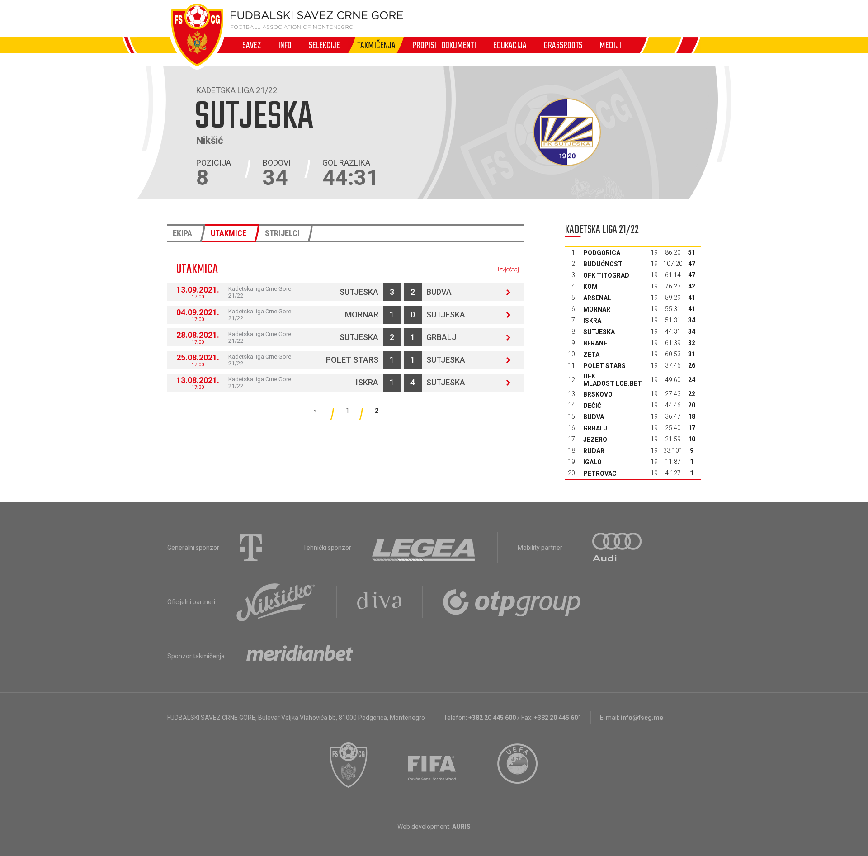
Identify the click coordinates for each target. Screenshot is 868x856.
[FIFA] (432, 765)
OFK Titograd (606, 275)
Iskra (367, 382)
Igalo (592, 462)
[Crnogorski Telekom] (251, 547)
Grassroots (563, 45)
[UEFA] (518, 765)
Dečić (592, 405)
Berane (595, 343)
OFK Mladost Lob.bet (612, 380)
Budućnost (603, 264)
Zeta (591, 354)
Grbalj (441, 337)
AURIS (461, 826)
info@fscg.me (642, 717)
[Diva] (379, 601)
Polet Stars (352, 359)
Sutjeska (359, 292)
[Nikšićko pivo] (275, 601)
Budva (439, 292)
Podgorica (601, 252)
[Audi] (617, 547)
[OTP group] (512, 601)
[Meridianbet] (300, 656)
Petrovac (600, 473)
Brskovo (598, 394)
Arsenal (597, 298)
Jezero (595, 439)
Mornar (361, 314)
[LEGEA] (424, 547)
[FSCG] (348, 765)
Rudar (593, 450)
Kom (590, 286)
